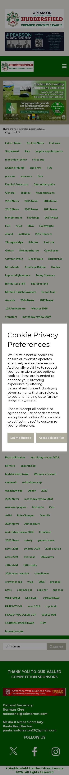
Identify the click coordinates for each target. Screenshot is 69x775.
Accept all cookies (51, 437)
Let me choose (20, 437)
